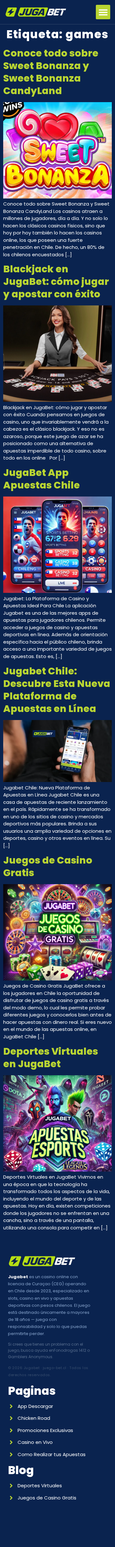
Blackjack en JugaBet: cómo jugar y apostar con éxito (56, 281)
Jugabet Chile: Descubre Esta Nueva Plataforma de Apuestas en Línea (56, 690)
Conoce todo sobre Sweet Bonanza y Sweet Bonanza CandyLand (50, 72)
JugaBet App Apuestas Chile (41, 479)
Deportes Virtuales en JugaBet (50, 1057)
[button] (103, 12)
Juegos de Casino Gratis (47, 866)
